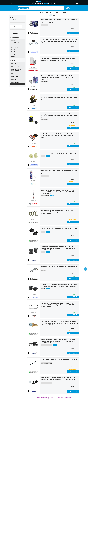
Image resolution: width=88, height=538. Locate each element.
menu (11, 3)
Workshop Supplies (15, 54)
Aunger (14, 73)
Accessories (13, 40)
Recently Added (15, 33)
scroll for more (17, 84)
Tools (12, 49)
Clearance (13, 56)
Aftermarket (16, 66)
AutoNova (15, 76)
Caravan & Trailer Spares (16, 42)
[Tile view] (54, 15)
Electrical (13, 45)
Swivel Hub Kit (68, 397)
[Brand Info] (33, 33)
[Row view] (50, 15)
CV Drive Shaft (52, 397)
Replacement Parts (15, 47)
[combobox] (16, 20)
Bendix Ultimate (16, 82)
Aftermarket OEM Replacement (17, 70)
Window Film (13, 51)
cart (77, 3)
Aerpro (14, 63)
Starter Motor (60, 397)
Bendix (14, 79)
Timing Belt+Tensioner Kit (41, 397)
